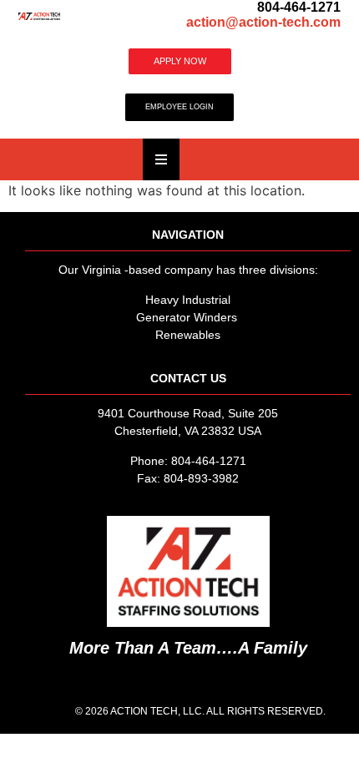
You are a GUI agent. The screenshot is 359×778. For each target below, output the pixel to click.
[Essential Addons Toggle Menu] (161, 159)
